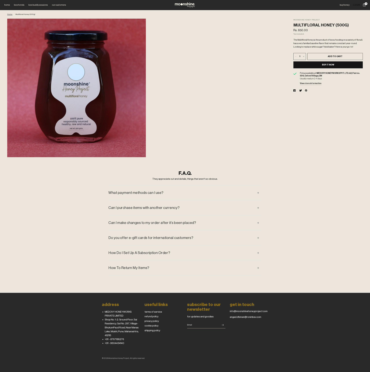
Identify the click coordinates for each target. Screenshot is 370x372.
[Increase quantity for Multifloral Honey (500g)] (303, 56)
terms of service (153, 312)
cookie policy (151, 325)
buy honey (344, 5)
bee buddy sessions (38, 5)
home (7, 5)
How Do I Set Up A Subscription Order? (139, 253)
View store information (311, 83)
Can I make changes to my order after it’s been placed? (152, 223)
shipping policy (152, 330)
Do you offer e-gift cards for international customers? (150, 238)
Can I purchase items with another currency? (144, 208)
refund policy (151, 316)
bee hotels (19, 5)
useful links (156, 304)
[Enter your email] (222, 324)
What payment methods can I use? (135, 193)
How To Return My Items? (128, 268)
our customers (59, 5)
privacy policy (152, 321)
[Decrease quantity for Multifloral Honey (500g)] (296, 56)
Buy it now (328, 65)
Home (9, 14)
